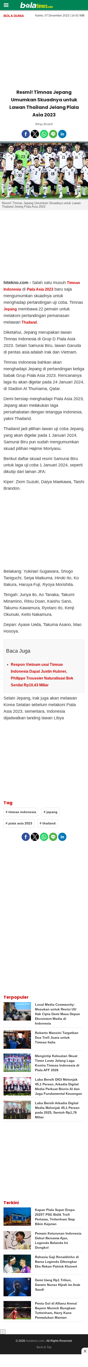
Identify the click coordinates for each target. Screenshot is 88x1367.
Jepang (10, 309)
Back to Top (44, 1347)
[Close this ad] (84, 1351)
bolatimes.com (35, 1340)
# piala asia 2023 (19, 823)
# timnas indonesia (21, 812)
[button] (6, 5)
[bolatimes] (36, 5)
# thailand (48, 823)
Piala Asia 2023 (40, 289)
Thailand (29, 322)
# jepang (50, 812)
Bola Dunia (14, 16)
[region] (44, 53)
